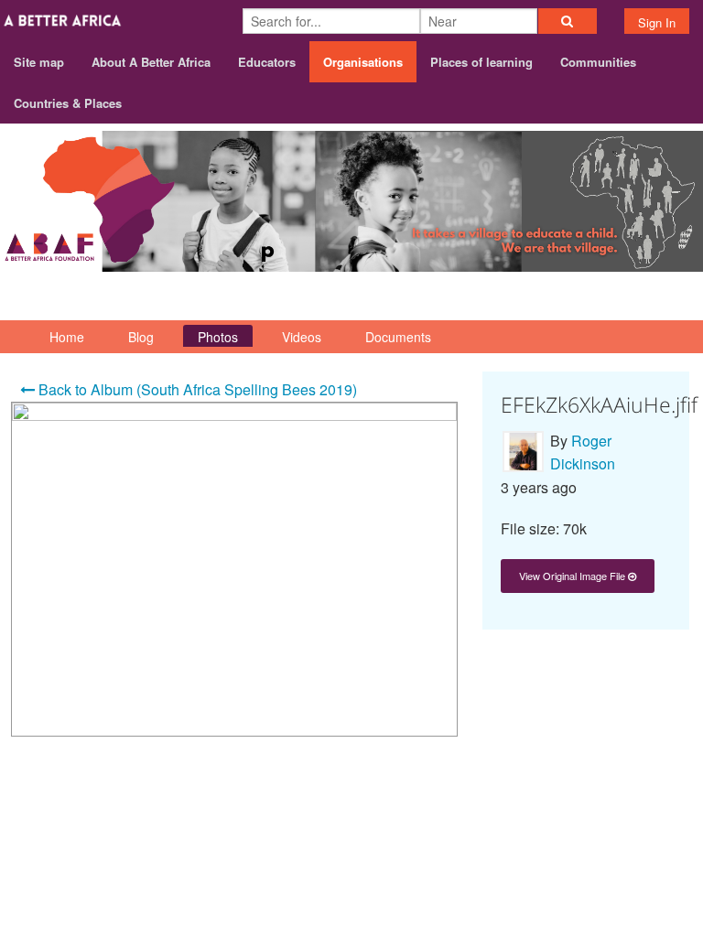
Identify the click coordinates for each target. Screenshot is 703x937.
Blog (141, 337)
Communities (598, 61)
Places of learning (481, 61)
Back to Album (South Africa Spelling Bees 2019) (196, 389)
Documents (398, 337)
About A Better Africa (151, 61)
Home (66, 337)
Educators (267, 61)
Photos (218, 337)
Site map (39, 61)
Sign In (657, 22)
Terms (669, 818)
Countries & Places (68, 103)
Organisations (363, 61)
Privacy (665, 842)
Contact (604, 818)
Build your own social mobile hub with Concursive (352, 884)
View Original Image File (573, 575)
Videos (301, 337)
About (540, 818)
